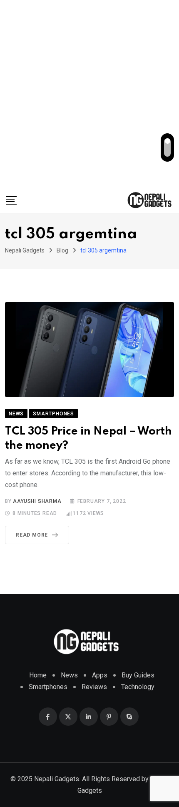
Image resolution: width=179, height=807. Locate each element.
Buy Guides (138, 675)
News (69, 675)
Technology (137, 687)
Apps (99, 675)
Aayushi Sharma (37, 501)
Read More (32, 535)
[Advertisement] (89, 93)
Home (38, 675)
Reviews (94, 687)
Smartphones (48, 687)
